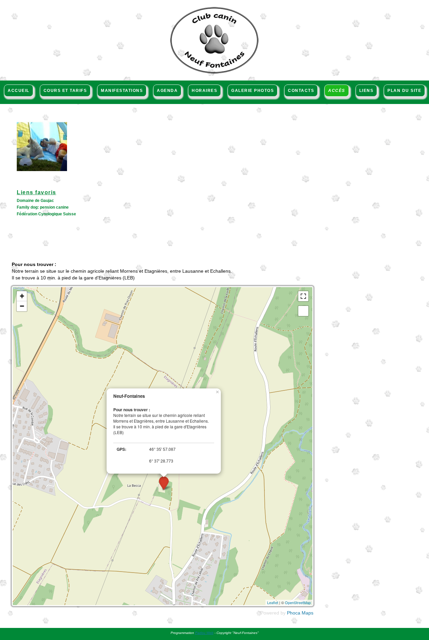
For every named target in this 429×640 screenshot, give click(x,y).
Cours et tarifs (65, 90)
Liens (366, 90)
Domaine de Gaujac (35, 200)
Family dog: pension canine (43, 207)
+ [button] (22, 296)
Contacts (301, 90)
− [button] (22, 306)
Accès (336, 90)
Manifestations (122, 90)
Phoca (293, 613)
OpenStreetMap (298, 602)
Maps (307, 613)
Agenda (167, 90)
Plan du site (404, 90)
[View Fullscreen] (303, 296)
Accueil (18, 90)
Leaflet (272, 602)
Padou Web (204, 633)
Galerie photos (252, 90)
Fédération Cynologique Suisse (46, 214)
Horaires (204, 90)
